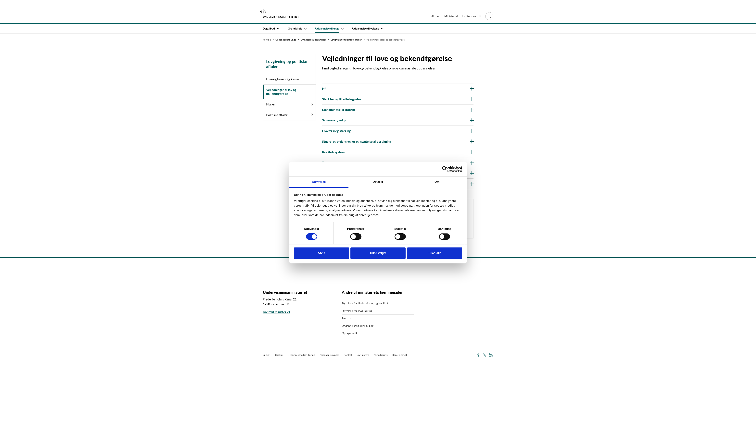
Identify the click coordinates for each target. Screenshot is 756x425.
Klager (270, 104)
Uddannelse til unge (327, 28)
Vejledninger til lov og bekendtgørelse (281, 92)
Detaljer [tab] (378, 181)
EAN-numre (363, 354)
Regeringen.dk (399, 354)
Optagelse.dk (350, 333)
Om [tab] (437, 181)
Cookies (279, 354)
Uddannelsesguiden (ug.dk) (358, 325)
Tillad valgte (378, 253)
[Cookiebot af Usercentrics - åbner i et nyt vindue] (445, 169)
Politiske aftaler (276, 115)
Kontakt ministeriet (276, 312)
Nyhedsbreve (381, 354)
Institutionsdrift (471, 16)
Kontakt (348, 354)
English (266, 354)
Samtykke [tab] (319, 181)
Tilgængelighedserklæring (301, 354)
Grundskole (295, 28)
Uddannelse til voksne (365, 28)
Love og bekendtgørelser (282, 79)
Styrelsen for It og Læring (357, 310)
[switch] (355, 237)
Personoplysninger (329, 354)
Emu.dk (346, 318)
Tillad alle (434, 253)
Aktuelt (435, 16)
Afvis (321, 253)
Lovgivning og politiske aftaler (286, 64)
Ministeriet (451, 16)
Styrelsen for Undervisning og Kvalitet (365, 303)
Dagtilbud (269, 28)
